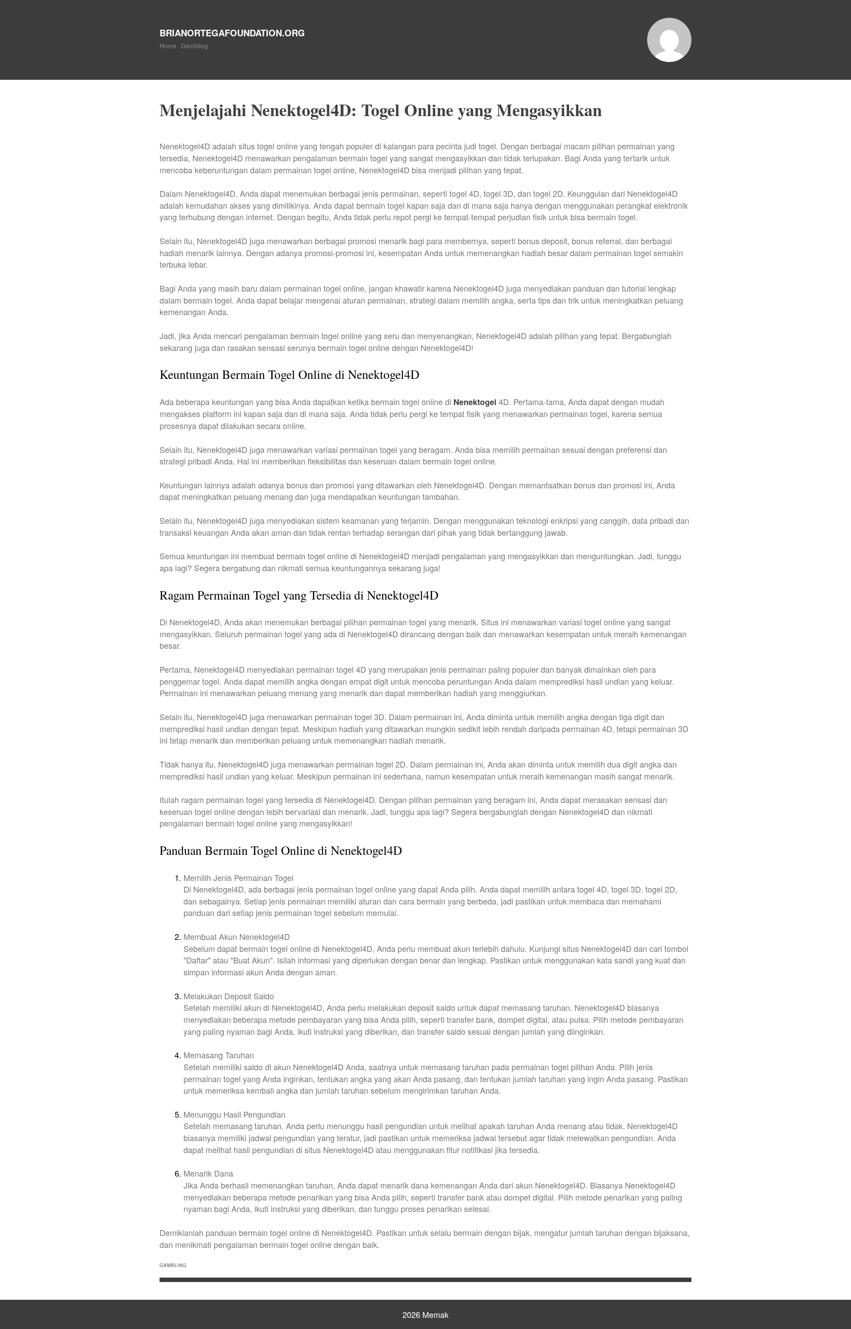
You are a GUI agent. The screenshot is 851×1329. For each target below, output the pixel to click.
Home (168, 45)
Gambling (194, 45)
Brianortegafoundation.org (232, 32)
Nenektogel (474, 402)
